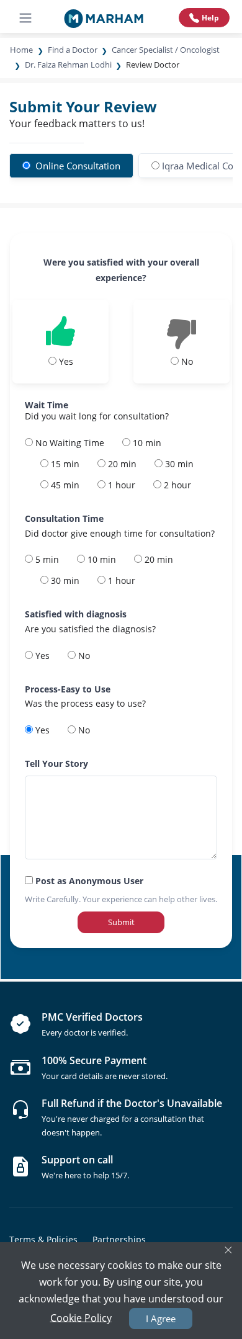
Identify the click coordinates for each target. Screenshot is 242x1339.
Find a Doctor (72, 49)
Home (21, 49)
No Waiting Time (68, 443)
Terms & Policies (43, 1239)
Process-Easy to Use (67, 689)
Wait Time (46, 405)
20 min (121, 464)
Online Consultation (76, 165)
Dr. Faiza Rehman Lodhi (68, 64)
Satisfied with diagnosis (76, 614)
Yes (41, 655)
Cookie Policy (81, 1317)
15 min (63, 464)
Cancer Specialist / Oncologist (166, 49)
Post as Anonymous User (88, 881)
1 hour (120, 485)
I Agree (161, 1318)
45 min (63, 485)
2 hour (176, 485)
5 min (46, 559)
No (83, 655)
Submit (121, 922)
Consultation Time (64, 518)
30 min (178, 464)
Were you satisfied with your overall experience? (121, 270)
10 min (145, 443)
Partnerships (119, 1239)
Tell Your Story (56, 763)
